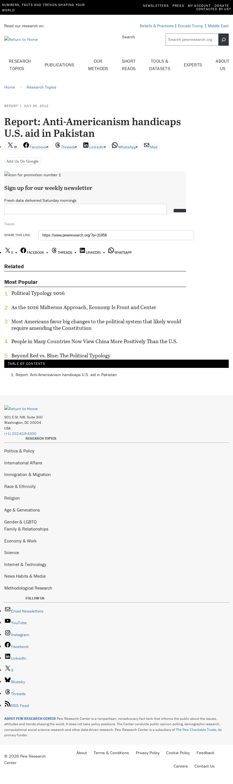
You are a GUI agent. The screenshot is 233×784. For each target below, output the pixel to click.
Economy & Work (20, 541)
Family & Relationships (26, 529)
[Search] (224, 39)
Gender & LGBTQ (20, 522)
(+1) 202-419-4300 (20, 433)
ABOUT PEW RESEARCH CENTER (30, 718)
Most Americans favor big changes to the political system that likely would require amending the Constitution (96, 324)
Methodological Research (28, 588)
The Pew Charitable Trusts (196, 729)
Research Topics (20, 64)
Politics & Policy (19, 451)
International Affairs (23, 463)
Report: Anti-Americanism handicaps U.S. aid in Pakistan (66, 374)
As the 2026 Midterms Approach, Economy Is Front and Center (83, 307)
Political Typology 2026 (38, 293)
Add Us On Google (23, 161)
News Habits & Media (24, 576)
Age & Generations (22, 510)
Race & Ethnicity (20, 486)
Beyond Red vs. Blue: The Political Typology (60, 355)
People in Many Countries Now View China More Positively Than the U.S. (94, 341)
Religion (12, 498)
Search (128, 36)
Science (11, 552)
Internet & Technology (25, 564)
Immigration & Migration (27, 474)
